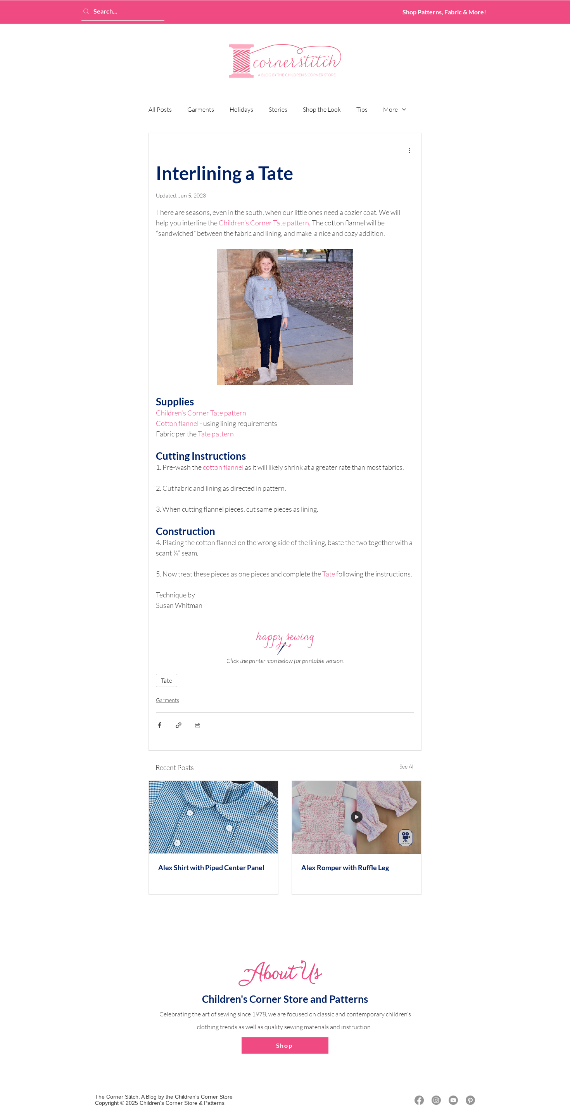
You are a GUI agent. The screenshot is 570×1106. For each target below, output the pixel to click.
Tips (362, 109)
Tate (166, 680)
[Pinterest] (470, 1100)
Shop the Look (322, 109)
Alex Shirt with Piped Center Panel (211, 867)
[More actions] (409, 150)
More (390, 109)
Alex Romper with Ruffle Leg (345, 867)
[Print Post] (197, 725)
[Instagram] (436, 1100)
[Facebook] (419, 1100)
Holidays (241, 109)
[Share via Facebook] (159, 725)
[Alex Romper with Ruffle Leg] (356, 817)
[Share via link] (178, 725)
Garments (200, 109)
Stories (278, 109)
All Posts (160, 109)
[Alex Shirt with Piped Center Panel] (213, 817)
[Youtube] (453, 1100)
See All (407, 766)
